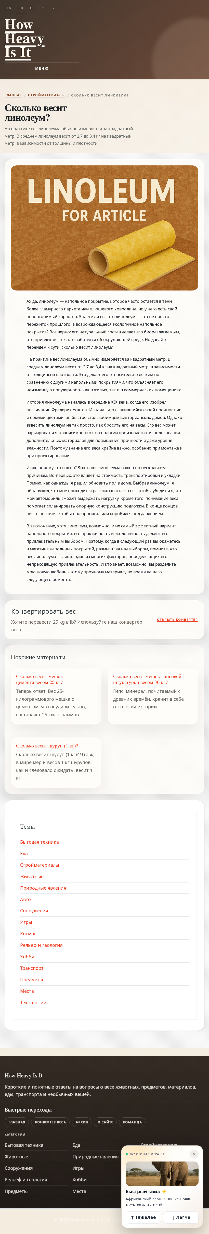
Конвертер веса (50, 1122)
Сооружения (34, 911)
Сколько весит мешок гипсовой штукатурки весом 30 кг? (147, 679)
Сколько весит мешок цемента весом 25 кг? (39, 679)
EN (9, 8)
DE (32, 8)
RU (21, 8)
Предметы (31, 979)
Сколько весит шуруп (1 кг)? (47, 745)
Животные (32, 876)
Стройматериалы (46, 95)
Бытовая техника (39, 842)
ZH (55, 8)
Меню (42, 68)
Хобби (27, 956)
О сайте (105, 1122)
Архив (82, 1122)
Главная (13, 95)
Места (27, 991)
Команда (132, 1122)
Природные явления (43, 888)
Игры (26, 922)
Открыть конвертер (177, 620)
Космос (28, 933)
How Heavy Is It (25, 37)
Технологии (33, 1002)
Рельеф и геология (41, 945)
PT (44, 8)
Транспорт (32, 968)
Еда (24, 853)
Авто (25, 899)
